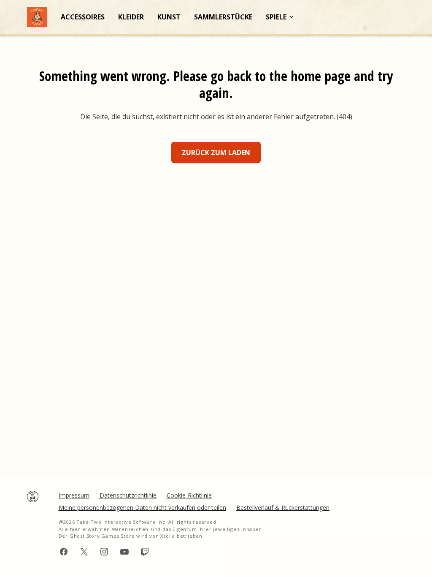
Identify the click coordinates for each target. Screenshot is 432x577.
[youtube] (124, 552)
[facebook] (64, 552)
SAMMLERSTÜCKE (223, 17)
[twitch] (145, 552)
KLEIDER (131, 17)
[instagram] (104, 552)
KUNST (169, 17)
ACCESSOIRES (83, 17)
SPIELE (276, 17)
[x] (84, 552)
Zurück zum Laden (216, 152)
